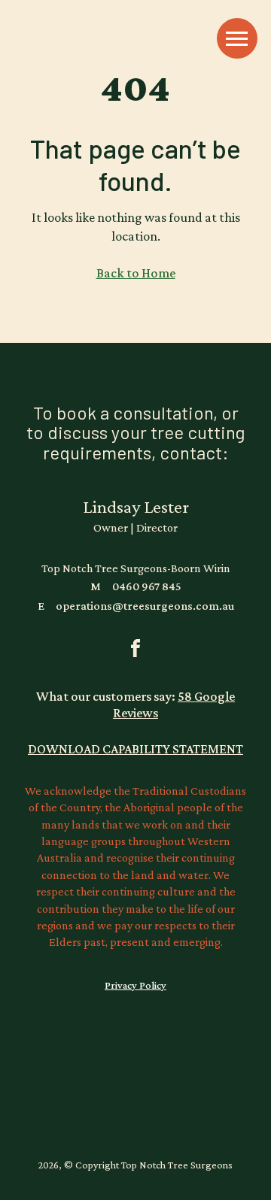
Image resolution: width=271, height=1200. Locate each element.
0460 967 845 (135, 586)
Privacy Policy (135, 985)
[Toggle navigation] (237, 38)
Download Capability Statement (135, 748)
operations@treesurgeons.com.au (136, 605)
